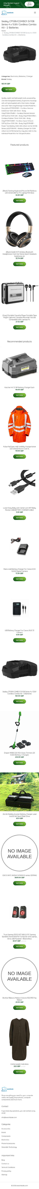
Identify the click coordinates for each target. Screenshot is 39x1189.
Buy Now (9, 89)
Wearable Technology (9, 1147)
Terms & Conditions (8, 1167)
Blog (3, 1160)
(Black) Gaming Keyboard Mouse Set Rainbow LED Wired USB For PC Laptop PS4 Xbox (19, 192)
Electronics (14, 76)
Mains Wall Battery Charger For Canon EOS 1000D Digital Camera (20, 570)
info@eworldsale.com (9, 1117)
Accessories (6, 1129)
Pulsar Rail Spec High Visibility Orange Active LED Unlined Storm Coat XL (19, 448)
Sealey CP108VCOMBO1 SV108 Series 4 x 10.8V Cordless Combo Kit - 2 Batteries (19, 693)
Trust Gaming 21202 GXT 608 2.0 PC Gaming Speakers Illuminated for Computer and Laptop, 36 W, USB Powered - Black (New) (19, 937)
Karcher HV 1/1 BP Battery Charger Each (19, 387)
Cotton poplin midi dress (19, 1064)
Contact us (5, 1164)
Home (4, 31)
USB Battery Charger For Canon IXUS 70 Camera (19, 631)
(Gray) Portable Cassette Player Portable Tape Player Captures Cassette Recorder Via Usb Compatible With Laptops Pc (19, 317)
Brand (4, 1132)
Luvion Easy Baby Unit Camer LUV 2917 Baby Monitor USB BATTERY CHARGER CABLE (19, 509)
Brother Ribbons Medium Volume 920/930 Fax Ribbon (19, 999)
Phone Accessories (8, 1143)
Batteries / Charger (26, 76)
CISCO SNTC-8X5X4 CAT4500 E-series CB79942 (19, 875)
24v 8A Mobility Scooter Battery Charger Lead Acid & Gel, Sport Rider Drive (19, 815)
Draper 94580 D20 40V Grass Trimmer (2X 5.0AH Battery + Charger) (19, 754)
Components (6, 1136)
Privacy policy (6, 1171)
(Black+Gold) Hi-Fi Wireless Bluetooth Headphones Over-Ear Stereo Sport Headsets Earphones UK (19, 254)
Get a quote (29, 4)
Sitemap (4, 1175)
